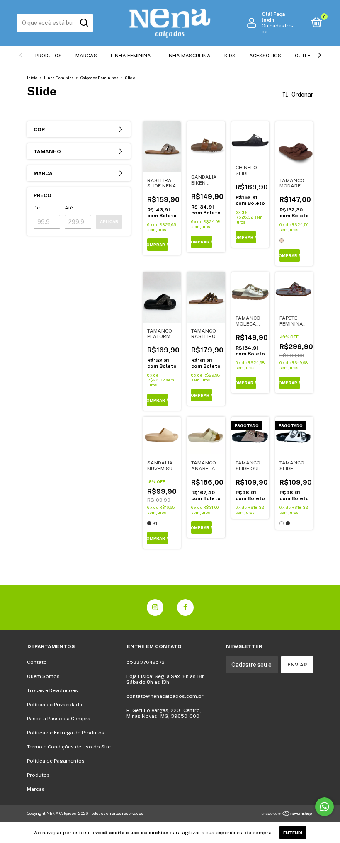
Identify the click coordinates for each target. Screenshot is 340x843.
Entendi (292, 832)
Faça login (273, 17)
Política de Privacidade (54, 704)
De (37, 208)
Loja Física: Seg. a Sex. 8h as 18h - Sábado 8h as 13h (166, 679)
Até (69, 208)
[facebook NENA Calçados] (185, 607)
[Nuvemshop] (287, 814)
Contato (37, 662)
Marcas (86, 55)
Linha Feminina (131, 55)
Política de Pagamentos (56, 761)
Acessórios (265, 55)
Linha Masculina (188, 55)
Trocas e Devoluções (52, 690)
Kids (230, 55)
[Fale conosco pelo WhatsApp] (324, 806)
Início (32, 77)
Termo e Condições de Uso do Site (69, 747)
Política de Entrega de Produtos (65, 733)
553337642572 (145, 662)
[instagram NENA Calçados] (155, 607)
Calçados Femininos (99, 77)
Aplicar (109, 221)
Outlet (304, 55)
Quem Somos (43, 676)
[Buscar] (83, 22)
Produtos (48, 55)
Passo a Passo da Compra (58, 719)
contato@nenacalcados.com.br (165, 696)
